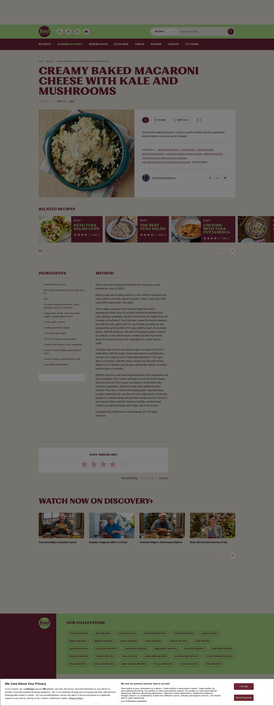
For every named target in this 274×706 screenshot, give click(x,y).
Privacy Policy (76, 698)
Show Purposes (244, 697)
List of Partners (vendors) (133, 701)
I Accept (244, 686)
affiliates (30, 689)
